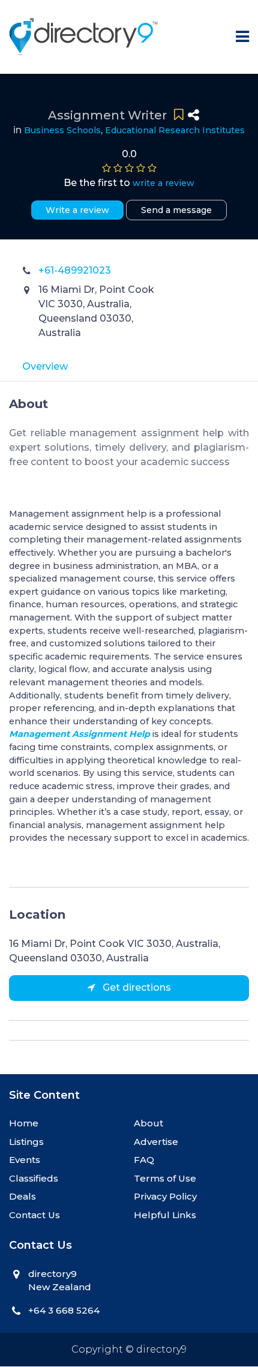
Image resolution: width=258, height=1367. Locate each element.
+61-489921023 (74, 270)
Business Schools (62, 130)
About (148, 1123)
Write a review (77, 210)
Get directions (135, 987)
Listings (26, 1141)
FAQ (144, 1159)
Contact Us (34, 1215)
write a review (163, 183)
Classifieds (33, 1178)
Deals (22, 1196)
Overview (45, 366)
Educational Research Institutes (175, 130)
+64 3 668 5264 (64, 1310)
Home (23, 1123)
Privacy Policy (165, 1196)
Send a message (176, 210)
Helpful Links (165, 1215)
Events (24, 1159)
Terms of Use (165, 1178)
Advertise (156, 1141)
